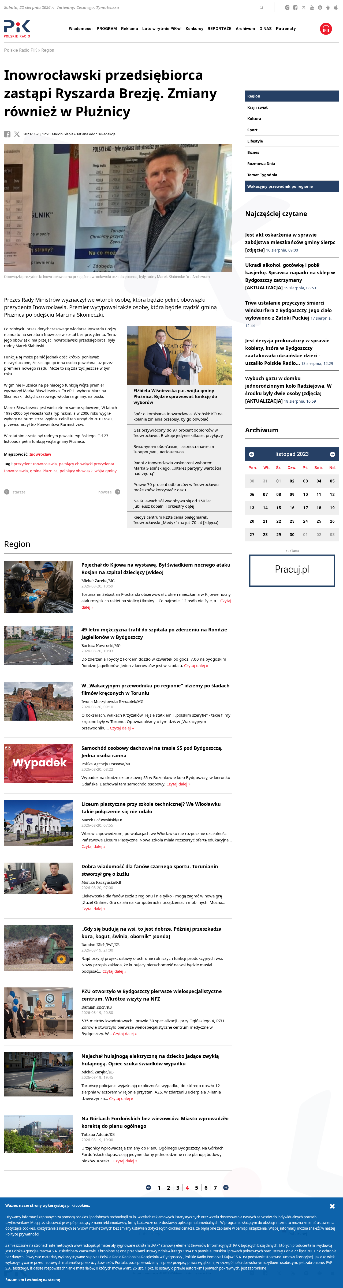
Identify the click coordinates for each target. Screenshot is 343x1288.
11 (318, 494)
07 (265, 494)
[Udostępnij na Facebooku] (9, 134)
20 (251, 521)
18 (318, 508)
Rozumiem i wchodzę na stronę (32, 1279)
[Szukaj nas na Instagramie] (287, 7)
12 (332, 494)
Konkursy (194, 28)
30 (251, 481)
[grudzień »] (332, 454)
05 (332, 481)
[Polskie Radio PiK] (17, 29)
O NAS (265, 28)
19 (332, 508)
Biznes (253, 152)
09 (292, 494)
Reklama (129, 28)
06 (251, 494)
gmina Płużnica (44, 470)
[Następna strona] (226, 1187)
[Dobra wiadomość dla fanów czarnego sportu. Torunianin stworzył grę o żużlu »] (38, 887)
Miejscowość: (16, 454)
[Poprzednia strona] (148, 1187)
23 (292, 521)
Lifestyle (255, 141)
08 (278, 494)
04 (318, 481)
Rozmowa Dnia (261, 163)
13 (251, 508)
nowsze (105, 492)
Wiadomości (80, 28)
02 (292, 481)
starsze (19, 492)
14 (265, 508)
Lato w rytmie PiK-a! (161, 28)
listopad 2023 (292, 454)
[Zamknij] (332, 1206)
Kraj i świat (257, 107)
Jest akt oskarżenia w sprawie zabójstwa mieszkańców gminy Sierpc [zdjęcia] (290, 242)
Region (47, 50)
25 (318, 521)
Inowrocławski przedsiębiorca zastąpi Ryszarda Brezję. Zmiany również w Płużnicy (110, 93)
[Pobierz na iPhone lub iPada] (336, 7)
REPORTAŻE (220, 28)
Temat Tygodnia (262, 174)
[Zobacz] (292, 571)
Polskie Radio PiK (20, 50)
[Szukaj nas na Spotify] (320, 7)
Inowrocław (40, 454)
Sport (252, 129)
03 (305, 481)
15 (278, 508)
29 (278, 534)
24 (305, 521)
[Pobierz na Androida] (328, 7)
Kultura (254, 118)
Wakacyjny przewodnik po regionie (280, 186)
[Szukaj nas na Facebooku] (295, 7)
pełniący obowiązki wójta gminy (88, 470)
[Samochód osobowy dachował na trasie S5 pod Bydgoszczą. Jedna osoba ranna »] (38, 765)
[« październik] (251, 454)
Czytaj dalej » (195, 665)
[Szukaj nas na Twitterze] (303, 7)
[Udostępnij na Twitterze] (18, 134)
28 (265, 534)
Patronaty (286, 28)
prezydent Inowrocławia (35, 463)
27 (251, 534)
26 (332, 521)
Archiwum (245, 28)
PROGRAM (107, 28)
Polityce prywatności (22, 1234)
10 (305, 494)
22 (278, 521)
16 (292, 508)
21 (265, 521)
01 (278, 481)
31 (265, 481)
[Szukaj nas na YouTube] (312, 7)
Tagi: (9, 463)
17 (305, 508)
